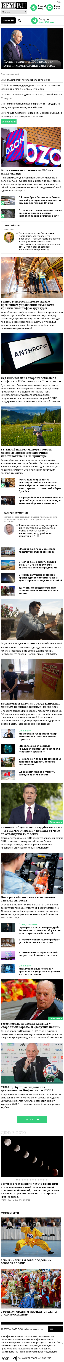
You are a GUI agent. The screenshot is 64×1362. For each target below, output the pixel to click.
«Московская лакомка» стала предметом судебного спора (37, 550)
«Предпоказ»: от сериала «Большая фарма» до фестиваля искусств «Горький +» (39, 748)
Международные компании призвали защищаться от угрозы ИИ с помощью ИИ (39, 971)
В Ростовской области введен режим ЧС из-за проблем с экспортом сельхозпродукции (38, 564)
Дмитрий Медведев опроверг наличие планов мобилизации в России (38, 590)
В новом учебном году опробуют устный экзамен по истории (39, 941)
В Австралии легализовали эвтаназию (28, 79)
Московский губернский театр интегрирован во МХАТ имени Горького (38, 736)
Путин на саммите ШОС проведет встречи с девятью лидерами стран (29, 64)
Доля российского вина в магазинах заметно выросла (28, 898)
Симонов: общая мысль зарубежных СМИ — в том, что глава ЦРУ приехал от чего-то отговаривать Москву (32, 831)
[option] (32, 1156)
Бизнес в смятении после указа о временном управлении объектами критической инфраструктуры (27, 305)
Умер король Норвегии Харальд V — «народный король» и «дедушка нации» (30, 1025)
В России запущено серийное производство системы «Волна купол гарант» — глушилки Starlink (41, 577)
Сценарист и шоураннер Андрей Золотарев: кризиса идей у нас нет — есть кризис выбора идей (40, 930)
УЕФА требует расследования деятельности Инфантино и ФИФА (27, 1088)
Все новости (9, 121)
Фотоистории (10, 1212)
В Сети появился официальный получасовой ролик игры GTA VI (38, 954)
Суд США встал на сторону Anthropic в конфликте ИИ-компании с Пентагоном (31, 379)
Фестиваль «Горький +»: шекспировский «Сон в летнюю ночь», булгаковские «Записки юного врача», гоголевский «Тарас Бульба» (40, 485)
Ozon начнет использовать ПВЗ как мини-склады (27, 171)
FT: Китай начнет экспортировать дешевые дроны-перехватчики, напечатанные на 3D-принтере (26, 453)
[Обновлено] (32, 784)
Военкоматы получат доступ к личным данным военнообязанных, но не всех (30, 705)
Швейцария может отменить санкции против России (37, 773)
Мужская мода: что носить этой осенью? (31, 643)
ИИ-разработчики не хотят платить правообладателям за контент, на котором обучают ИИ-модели (41, 500)
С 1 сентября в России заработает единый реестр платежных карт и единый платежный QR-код (40, 200)
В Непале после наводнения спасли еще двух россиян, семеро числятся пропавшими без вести (40, 213)
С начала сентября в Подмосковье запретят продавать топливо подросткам (40, 761)
